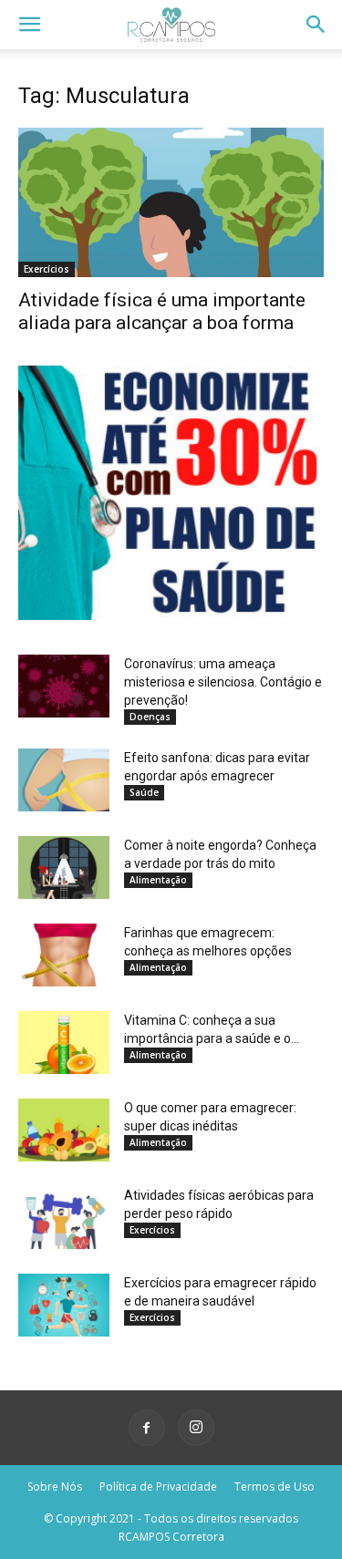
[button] (29, 24)
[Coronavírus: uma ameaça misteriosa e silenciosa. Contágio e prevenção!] (63, 686)
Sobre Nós (54, 1486)
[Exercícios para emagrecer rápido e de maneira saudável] (63, 1305)
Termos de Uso (274, 1486)
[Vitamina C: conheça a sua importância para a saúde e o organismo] (63, 1042)
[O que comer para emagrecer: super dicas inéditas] (63, 1130)
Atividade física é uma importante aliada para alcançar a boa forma (162, 311)
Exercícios (46, 269)
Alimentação (158, 879)
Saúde (144, 792)
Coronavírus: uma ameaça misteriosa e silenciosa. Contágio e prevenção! (223, 681)
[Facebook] (147, 1427)
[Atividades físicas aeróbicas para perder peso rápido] (63, 1217)
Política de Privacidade (158, 1486)
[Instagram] (196, 1427)
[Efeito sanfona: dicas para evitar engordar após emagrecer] (63, 780)
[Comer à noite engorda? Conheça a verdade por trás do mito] (63, 867)
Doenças (150, 716)
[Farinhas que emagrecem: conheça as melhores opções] (63, 955)
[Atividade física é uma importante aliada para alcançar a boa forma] (171, 202)
